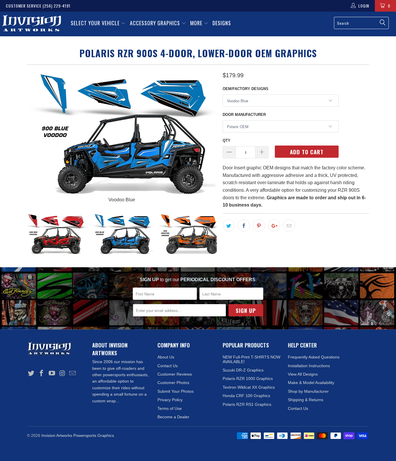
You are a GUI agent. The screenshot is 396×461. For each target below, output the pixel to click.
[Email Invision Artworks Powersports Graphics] (72, 373)
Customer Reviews (174, 374)
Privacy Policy (170, 399)
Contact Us (167, 365)
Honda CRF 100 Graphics (246, 395)
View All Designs (303, 374)
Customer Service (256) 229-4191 (38, 6)
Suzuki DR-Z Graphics (243, 370)
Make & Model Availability (311, 382)
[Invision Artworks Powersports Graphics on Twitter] (31, 373)
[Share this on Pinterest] (259, 225)
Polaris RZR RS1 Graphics (247, 404)
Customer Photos (173, 382)
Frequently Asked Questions (313, 357)
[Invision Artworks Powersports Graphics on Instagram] (62, 373)
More (197, 23)
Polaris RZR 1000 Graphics (248, 378)
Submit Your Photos (175, 391)
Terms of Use (169, 408)
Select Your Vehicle (96, 23)
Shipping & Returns (305, 399)
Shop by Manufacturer (308, 391)
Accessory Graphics (155, 23)
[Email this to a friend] (289, 225)
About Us (165, 357)
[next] (206, 137)
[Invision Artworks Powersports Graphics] (31, 24)
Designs (221, 23)
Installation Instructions (309, 365)
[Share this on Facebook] (244, 225)
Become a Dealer (173, 417)
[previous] (37, 137)
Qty (226, 140)
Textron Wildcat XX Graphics (249, 387)
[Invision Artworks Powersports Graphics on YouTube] (52, 373)
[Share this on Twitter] (229, 225)
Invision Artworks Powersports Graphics (77, 435)
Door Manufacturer (244, 114)
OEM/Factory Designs (245, 89)
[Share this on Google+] (274, 225)
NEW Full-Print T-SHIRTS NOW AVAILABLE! (251, 359)
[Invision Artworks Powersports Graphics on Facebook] (41, 373)
